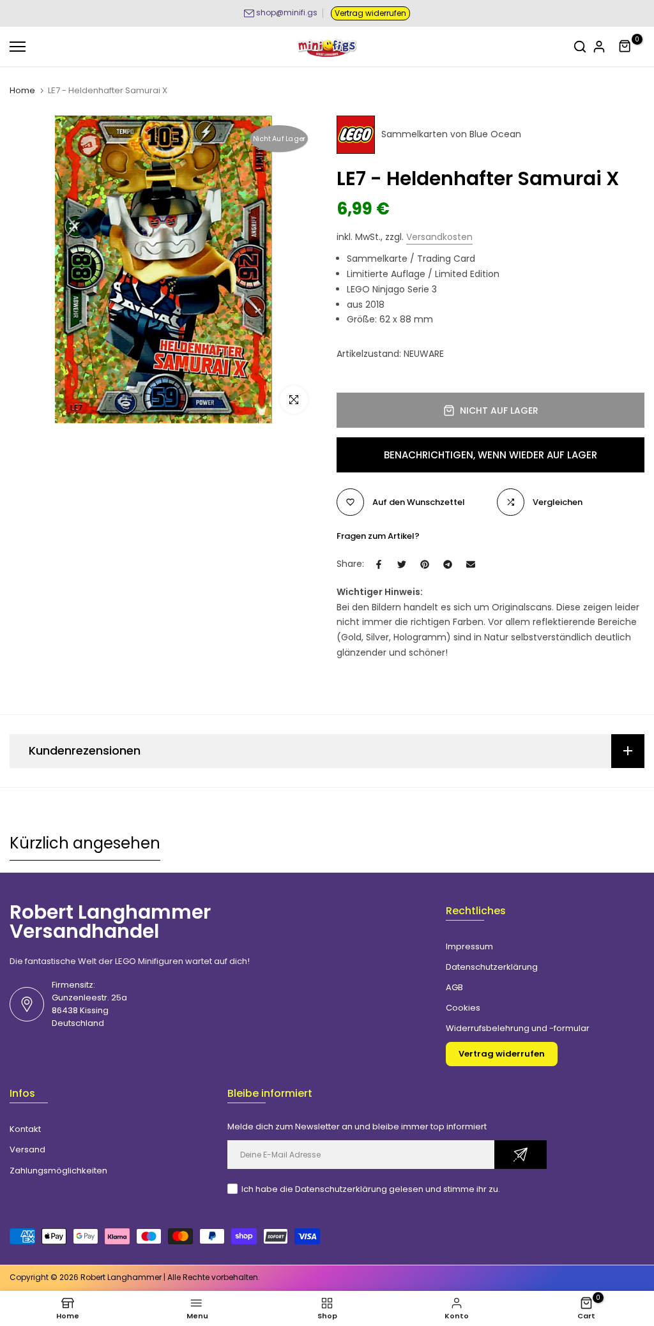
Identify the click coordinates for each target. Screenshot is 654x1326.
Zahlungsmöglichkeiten (58, 1170)
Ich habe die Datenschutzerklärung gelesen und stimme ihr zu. (370, 1189)
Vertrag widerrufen (370, 13)
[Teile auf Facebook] (379, 564)
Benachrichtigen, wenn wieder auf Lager (490, 455)
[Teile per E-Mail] (471, 564)
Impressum (469, 946)
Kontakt (25, 1129)
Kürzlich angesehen (85, 843)
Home (22, 90)
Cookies (463, 1008)
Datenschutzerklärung (492, 967)
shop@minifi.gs (286, 12)
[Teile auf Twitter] (402, 564)
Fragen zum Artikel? (378, 536)
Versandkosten (439, 236)
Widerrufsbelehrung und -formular (517, 1028)
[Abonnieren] (520, 1154)
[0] (625, 47)
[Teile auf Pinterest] (425, 564)
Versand (27, 1149)
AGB (454, 987)
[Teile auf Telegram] (448, 564)
